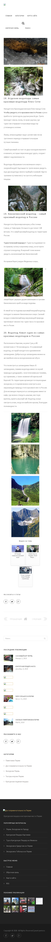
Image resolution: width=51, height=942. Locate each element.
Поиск (27, 28)
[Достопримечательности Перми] (24, 5)
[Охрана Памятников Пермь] (39, 901)
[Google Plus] (18, 601)
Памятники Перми (13, 760)
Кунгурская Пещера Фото (25, 666)
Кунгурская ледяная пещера (17, 781)
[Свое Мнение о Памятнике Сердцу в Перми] (31, 901)
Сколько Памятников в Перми (27, 720)
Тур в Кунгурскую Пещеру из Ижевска (21, 840)
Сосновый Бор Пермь (24, 656)
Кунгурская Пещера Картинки (18, 835)
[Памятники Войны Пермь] (31, 909)
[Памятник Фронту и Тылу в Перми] (7, 901)
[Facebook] (6, 601)
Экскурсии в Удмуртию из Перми (19, 846)
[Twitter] (12, 601)
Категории (19, 16)
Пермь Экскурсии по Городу (17, 829)
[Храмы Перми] (15, 901)
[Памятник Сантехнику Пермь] (7, 909)
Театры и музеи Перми (15, 776)
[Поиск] (44, 638)
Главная (8, 16)
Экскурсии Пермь (13, 771)
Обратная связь (12, 28)
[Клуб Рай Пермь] (23, 901)
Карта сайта (32, 16)
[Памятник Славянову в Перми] (15, 909)
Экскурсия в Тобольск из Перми (19, 851)
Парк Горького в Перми (24, 696)
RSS (7, 883)
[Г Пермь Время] (23, 909)
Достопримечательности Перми (19, 766)
